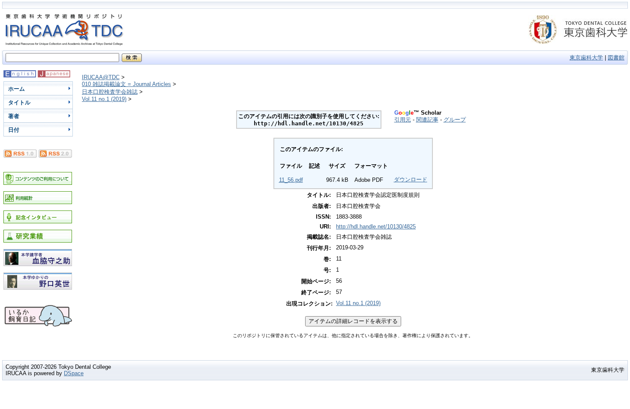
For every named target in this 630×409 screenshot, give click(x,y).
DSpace (74, 373)
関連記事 (427, 119)
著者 (13, 116)
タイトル (19, 102)
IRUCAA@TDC (101, 77)
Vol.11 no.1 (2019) (104, 99)
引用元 (402, 119)
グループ (455, 119)
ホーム (16, 89)
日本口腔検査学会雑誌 (110, 92)
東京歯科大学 (586, 57)
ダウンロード (410, 179)
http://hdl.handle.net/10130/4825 (376, 226)
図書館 (616, 57)
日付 (13, 130)
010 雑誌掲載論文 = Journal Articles (126, 84)
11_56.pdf (291, 180)
